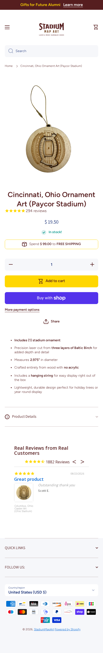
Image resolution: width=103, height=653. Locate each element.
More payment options (22, 310)
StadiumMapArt (44, 629)
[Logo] (51, 27)
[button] (95, 27)
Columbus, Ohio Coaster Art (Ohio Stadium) (23, 509)
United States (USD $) (27, 592)
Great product (29, 479)
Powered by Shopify (67, 629)
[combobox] (51, 51)
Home (9, 66)
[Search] (9, 51)
